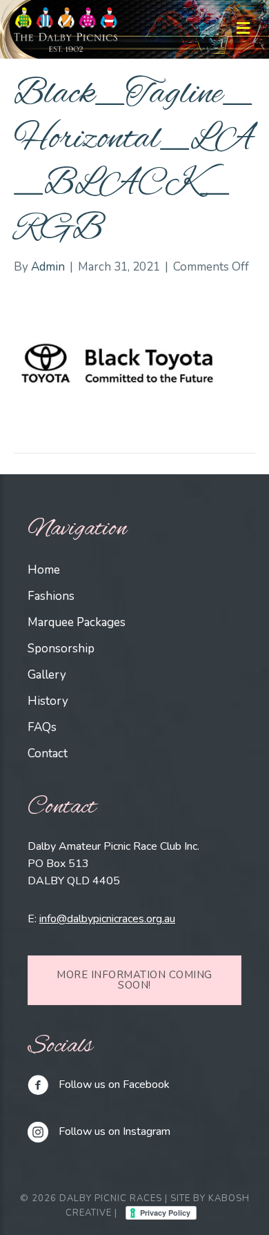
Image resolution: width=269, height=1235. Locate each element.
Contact (48, 753)
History (48, 701)
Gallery (47, 675)
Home (44, 570)
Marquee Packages (77, 622)
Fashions (51, 596)
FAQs (42, 727)
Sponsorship (61, 649)
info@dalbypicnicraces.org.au (107, 918)
